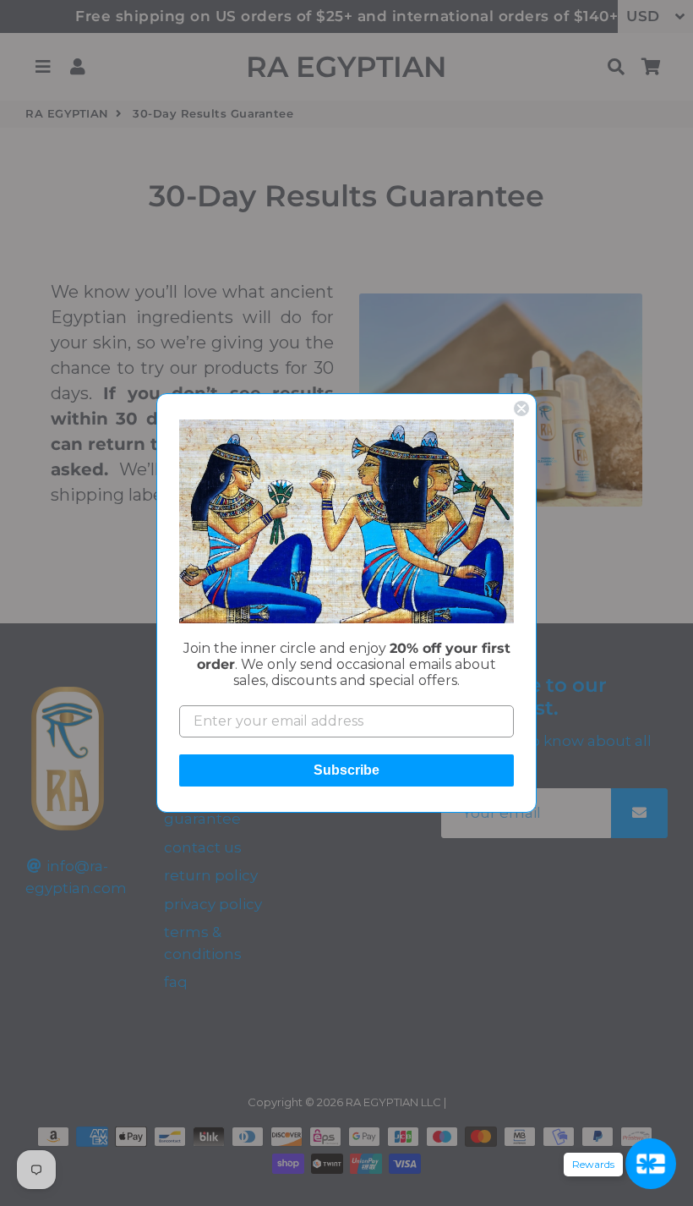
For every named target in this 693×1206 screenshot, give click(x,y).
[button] (346, 520)
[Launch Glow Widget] (650, 1163)
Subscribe (346, 770)
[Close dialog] (521, 408)
